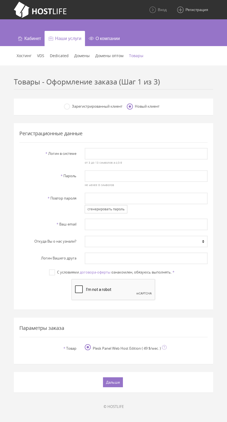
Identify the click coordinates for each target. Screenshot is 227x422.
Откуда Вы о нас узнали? (55, 241)
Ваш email (66, 224)
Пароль (68, 175)
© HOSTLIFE (114, 406)
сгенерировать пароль (106, 209)
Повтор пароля (62, 198)
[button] (29, 38)
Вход (162, 9)
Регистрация (196, 9)
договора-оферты (95, 272)
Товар (69, 348)
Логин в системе (60, 153)
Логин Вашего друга (58, 258)
